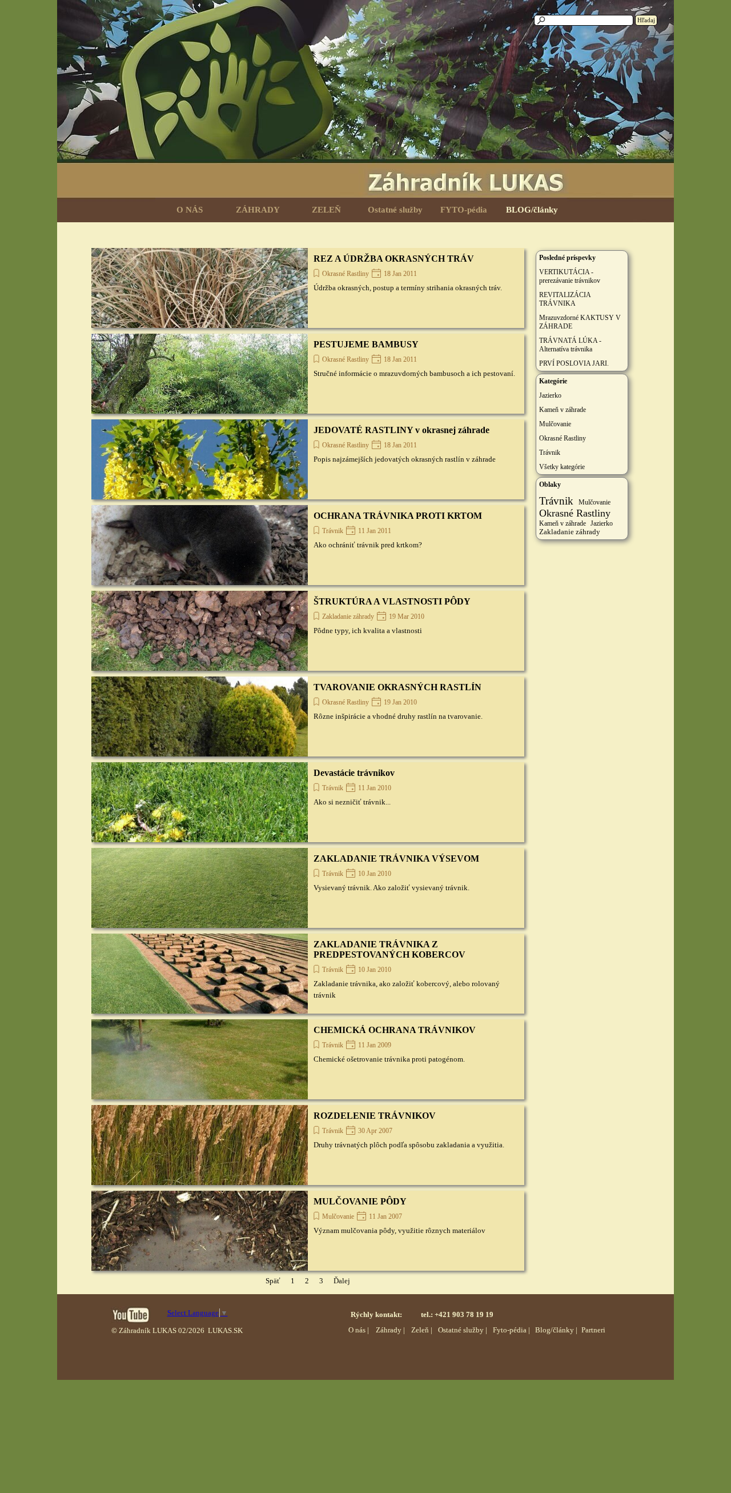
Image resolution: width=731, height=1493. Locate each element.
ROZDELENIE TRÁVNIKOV (375, 1115)
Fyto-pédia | (511, 1330)
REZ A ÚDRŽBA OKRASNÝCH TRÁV (394, 258)
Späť (273, 1280)
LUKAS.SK (225, 1330)
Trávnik (332, 531)
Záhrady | (390, 1330)
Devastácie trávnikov (354, 773)
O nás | (358, 1330)
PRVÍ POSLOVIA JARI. (574, 363)
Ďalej (342, 1280)
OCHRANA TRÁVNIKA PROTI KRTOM (398, 516)
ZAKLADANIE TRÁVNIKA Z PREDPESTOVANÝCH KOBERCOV (389, 949)
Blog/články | (556, 1330)
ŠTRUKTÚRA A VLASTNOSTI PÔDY (392, 601)
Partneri (593, 1330)
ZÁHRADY (258, 209)
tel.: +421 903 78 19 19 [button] (457, 1314)
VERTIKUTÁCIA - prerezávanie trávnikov (569, 276)
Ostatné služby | (462, 1330)
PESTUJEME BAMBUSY (366, 344)
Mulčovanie (338, 1216)
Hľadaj (646, 20)
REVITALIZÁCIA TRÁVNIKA (565, 299)
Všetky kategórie (562, 467)
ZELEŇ (326, 209)
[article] (307, 288)
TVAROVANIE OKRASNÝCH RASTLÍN (397, 687)
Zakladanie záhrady (348, 617)
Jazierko (550, 395)
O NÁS (189, 209)
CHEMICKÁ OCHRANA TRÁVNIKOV (395, 1030)
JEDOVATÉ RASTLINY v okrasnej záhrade (401, 430)
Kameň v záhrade (562, 410)
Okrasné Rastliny (345, 274)
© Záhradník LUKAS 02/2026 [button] (157, 1330)
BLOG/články (532, 209)
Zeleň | (421, 1330)
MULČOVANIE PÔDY (360, 1201)
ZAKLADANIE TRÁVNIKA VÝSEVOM (396, 858)
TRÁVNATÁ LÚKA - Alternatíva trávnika (570, 345)
